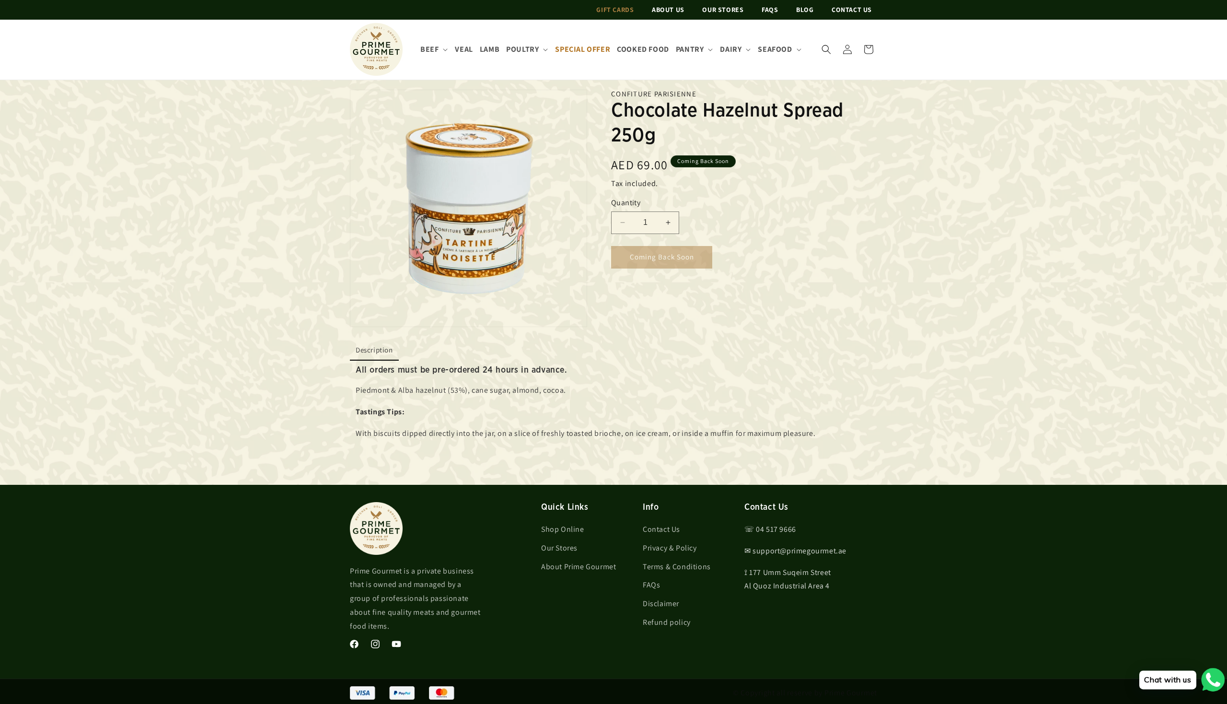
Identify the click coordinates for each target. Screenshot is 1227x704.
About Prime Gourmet (578, 567)
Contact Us (852, 9)
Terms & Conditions (677, 567)
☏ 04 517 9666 (770, 529)
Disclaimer (661, 603)
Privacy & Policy (670, 548)
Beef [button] (429, 49)
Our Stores (722, 9)
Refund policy (667, 622)
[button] (826, 49)
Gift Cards (615, 9)
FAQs (770, 9)
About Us (668, 9)
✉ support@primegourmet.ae (795, 551)
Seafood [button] (775, 49)
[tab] (374, 350)
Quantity (625, 203)
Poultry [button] (522, 49)
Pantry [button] (690, 49)
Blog (804, 9)
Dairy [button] (730, 49)
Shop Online (562, 529)
